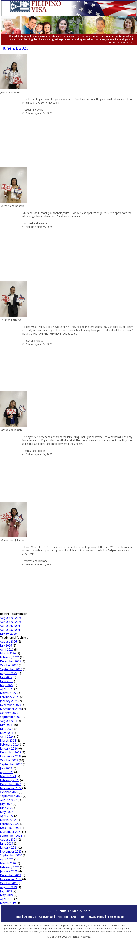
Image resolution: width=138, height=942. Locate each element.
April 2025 (6, 689)
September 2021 (11, 836)
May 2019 (6, 895)
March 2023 (8, 776)
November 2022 (11, 788)
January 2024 (9, 748)
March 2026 (8, 653)
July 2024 (6, 725)
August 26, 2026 (11, 618)
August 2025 (8, 673)
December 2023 (10, 752)
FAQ (73, 916)
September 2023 (11, 764)
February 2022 (9, 824)
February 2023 (9, 780)
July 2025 (6, 677)
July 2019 (6, 891)
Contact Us (46, 916)
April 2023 (6, 772)
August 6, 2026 (10, 626)
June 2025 (6, 681)
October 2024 (9, 713)
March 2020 (8, 863)
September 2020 (11, 855)
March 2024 (8, 741)
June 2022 (6, 808)
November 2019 (11, 879)
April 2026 (6, 649)
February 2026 (9, 657)
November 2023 (11, 756)
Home (17, 916)
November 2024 (11, 709)
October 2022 (9, 792)
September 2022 (11, 796)
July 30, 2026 (8, 634)
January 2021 (9, 847)
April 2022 (6, 816)
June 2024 (6, 729)
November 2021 (11, 832)
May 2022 (6, 812)
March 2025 (8, 693)
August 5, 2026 (10, 630)
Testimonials (116, 916)
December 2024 (10, 705)
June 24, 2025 (16, 48)
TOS (81, 916)
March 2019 (8, 903)
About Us (30, 916)
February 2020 (9, 867)
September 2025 (11, 669)
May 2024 (6, 733)
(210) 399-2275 (79, 911)
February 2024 (9, 744)
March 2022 (8, 820)
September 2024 (11, 717)
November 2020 (11, 851)
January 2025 (9, 701)
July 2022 (6, 804)
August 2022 (8, 800)
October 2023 (9, 760)
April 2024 (6, 737)
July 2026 (6, 645)
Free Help (62, 916)
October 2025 (9, 665)
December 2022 (10, 784)
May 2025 (6, 685)
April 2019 (6, 899)
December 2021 (10, 828)
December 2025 (10, 661)
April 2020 (6, 859)
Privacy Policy (96, 916)
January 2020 (9, 871)
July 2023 (6, 768)
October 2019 (9, 883)
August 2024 (8, 721)
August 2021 (8, 840)
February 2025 (9, 697)
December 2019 (10, 875)
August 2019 (8, 887)
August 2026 (8, 641)
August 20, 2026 (11, 622)
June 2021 (6, 843)
